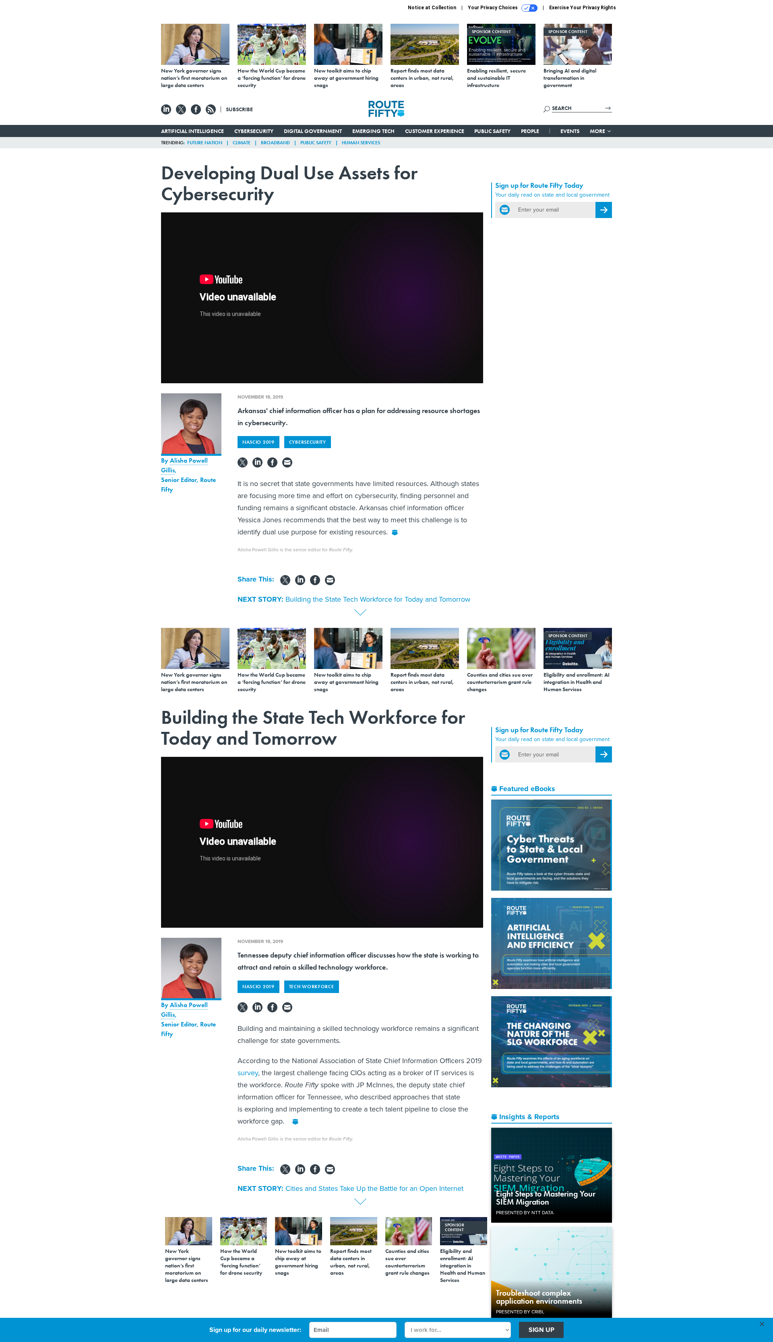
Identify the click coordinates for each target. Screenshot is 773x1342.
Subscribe (239, 109)
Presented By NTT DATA (525, 1212)
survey (248, 1073)
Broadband (275, 142)
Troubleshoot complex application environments (539, 1297)
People (530, 131)
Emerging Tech (373, 131)
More (598, 131)
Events (569, 131)
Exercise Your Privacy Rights (582, 7)
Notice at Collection (432, 7)
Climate (241, 142)
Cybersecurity (253, 131)
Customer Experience (434, 131)
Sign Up (541, 1329)
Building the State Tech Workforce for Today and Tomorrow (377, 599)
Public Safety (492, 131)
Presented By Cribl (520, 1311)
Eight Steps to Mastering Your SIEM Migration (545, 1197)
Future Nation (204, 142)
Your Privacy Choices (493, 7)
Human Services (361, 142)
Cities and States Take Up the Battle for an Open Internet (374, 1188)
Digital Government (313, 131)
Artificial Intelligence (192, 131)
